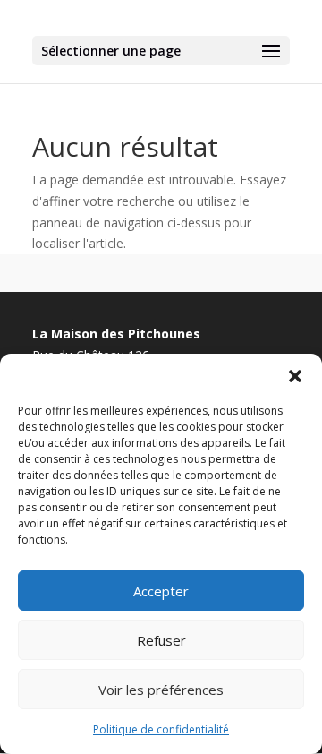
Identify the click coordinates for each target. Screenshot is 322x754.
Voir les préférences (161, 689)
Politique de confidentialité (161, 729)
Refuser (161, 640)
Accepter (161, 591)
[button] (295, 376)
